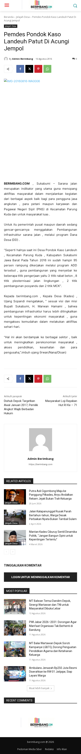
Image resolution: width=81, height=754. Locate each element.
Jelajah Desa (23, 17)
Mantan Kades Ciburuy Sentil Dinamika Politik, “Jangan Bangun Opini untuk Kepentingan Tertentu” (53, 535)
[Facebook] (20, 69)
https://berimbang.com (40, 464)
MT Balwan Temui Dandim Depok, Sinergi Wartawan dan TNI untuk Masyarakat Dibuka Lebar (50, 604)
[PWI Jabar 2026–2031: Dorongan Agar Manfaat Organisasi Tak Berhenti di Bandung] (15, 628)
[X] (29, 69)
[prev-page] (6, 551)
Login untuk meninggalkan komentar (40, 577)
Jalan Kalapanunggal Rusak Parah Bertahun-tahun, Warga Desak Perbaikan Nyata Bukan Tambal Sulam (53, 515)
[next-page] (12, 551)
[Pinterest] (38, 69)
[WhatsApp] (47, 69)
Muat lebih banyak (39, 688)
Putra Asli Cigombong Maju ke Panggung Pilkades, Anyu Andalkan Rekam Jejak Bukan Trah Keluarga (51, 494)
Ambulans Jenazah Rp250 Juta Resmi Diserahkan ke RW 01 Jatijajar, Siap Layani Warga (53, 671)
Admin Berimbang (22, 58)
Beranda (9, 17)
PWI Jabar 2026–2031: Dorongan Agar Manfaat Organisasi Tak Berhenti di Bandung (53, 625)
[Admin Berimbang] (6, 59)
